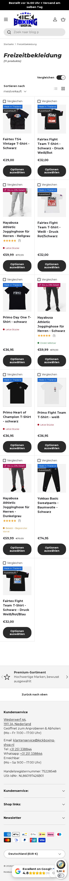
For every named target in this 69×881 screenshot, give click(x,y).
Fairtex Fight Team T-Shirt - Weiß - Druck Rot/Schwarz (49, 229)
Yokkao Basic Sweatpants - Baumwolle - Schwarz (48, 505)
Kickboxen (9, 871)
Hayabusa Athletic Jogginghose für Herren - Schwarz (51, 324)
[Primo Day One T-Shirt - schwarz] (17, 297)
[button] (63, 19)
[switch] (61, 876)
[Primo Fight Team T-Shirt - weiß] (52, 392)
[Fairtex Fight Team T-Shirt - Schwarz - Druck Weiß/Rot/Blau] (17, 580)
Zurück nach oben (34, 694)
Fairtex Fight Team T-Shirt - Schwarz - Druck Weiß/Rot (51, 146)
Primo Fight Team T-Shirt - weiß (52, 415)
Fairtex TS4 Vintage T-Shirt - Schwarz (16, 143)
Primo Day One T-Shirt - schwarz (17, 320)
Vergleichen (45, 77)
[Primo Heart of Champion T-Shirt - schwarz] (17, 392)
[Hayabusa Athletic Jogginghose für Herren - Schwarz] (52, 297)
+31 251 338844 (21, 749)
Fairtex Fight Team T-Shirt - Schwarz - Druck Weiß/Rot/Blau (16, 607)
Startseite (9, 44)
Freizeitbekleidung (27, 44)
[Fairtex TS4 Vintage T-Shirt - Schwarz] (17, 119)
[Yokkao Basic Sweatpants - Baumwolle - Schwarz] (52, 478)
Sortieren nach (14, 86)
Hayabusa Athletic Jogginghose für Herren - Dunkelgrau (16, 507)
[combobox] (34, 32)
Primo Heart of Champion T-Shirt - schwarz (17, 417)
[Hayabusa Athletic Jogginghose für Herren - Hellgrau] (17, 202)
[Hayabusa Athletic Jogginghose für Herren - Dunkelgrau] (17, 478)
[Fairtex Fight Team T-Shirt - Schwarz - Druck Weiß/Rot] (52, 119)
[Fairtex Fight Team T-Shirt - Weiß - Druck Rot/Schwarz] (52, 202)
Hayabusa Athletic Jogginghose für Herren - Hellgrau (16, 229)
